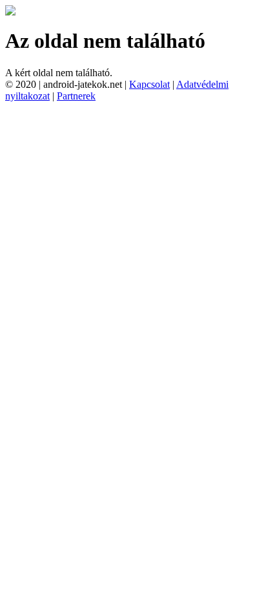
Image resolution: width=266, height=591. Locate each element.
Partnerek (76, 95)
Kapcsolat (149, 84)
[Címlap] (10, 11)
